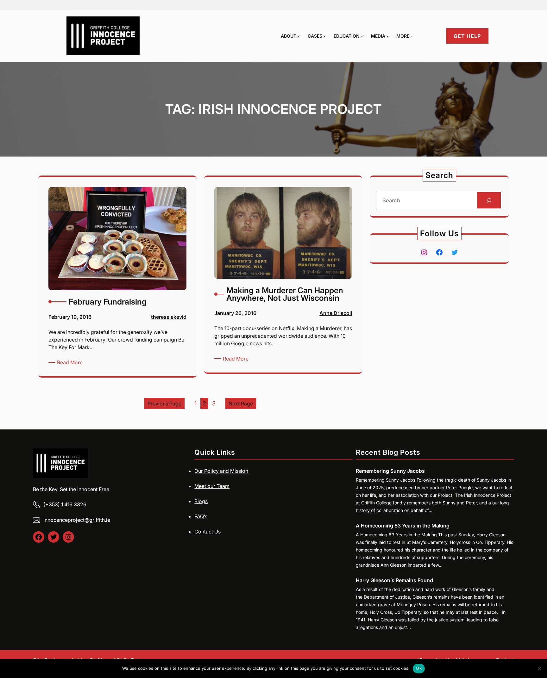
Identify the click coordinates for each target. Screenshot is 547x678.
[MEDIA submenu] (387, 35)
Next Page (241, 403)
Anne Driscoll (335, 313)
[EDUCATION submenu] (362, 35)
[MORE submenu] (412, 35)
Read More (71, 362)
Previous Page (164, 403)
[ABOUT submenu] (298, 35)
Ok (419, 668)
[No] (539, 668)
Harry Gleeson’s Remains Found (394, 580)
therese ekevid (168, 317)
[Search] (488, 200)
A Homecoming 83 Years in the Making (403, 525)
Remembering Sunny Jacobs (390, 471)
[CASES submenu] (324, 35)
